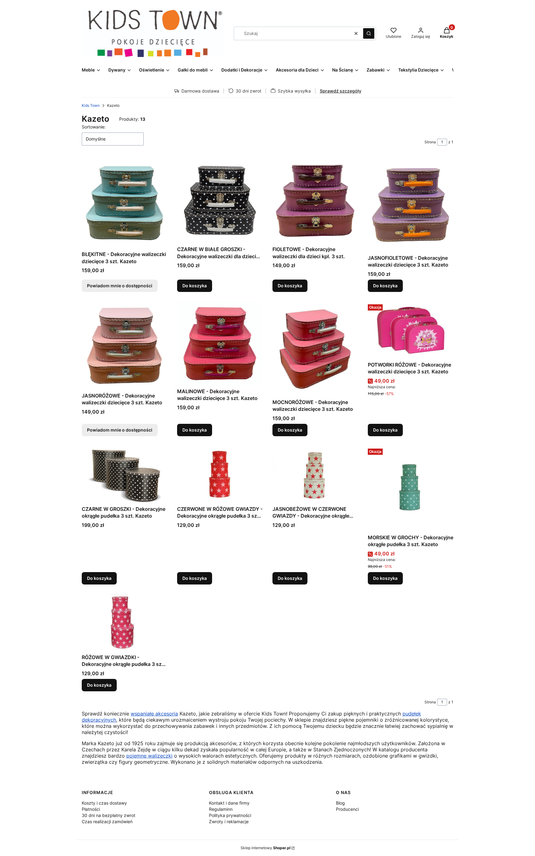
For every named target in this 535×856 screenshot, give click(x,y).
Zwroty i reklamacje (229, 821)
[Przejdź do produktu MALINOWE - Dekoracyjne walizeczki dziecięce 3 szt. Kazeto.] (220, 343)
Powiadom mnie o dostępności (119, 285)
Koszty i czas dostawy (104, 803)
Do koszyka (194, 285)
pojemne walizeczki (149, 756)
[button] (368, 33)
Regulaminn (221, 809)
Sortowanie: (94, 126)
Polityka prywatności (230, 815)
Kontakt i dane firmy (229, 803)
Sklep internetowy (265, 847)
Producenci (347, 809)
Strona (430, 142)
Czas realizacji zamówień (107, 821)
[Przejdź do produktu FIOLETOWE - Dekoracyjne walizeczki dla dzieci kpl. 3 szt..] (315, 200)
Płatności (91, 809)
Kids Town (91, 105)
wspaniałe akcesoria (154, 713)
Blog (340, 803)
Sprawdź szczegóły (340, 90)
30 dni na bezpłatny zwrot (108, 815)
